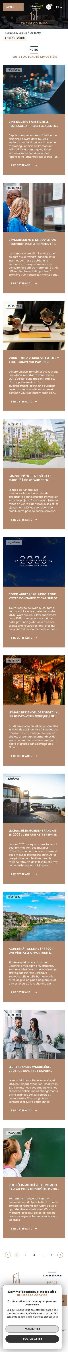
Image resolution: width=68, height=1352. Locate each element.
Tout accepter (32, 1338)
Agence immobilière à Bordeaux (23, 32)
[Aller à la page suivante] (60, 1255)
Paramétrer (32, 1328)
